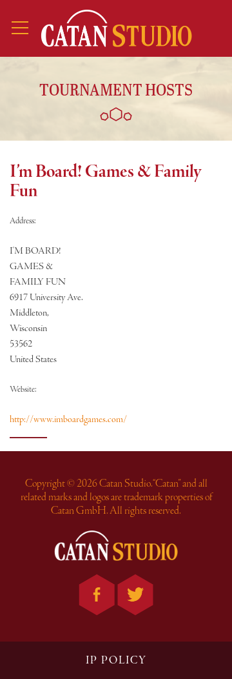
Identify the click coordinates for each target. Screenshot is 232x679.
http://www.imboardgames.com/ (68, 419)
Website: (23, 389)
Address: (23, 221)
